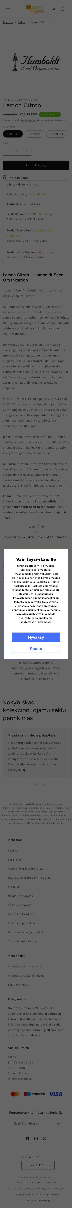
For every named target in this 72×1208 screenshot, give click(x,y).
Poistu (36, 648)
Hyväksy (36, 637)
